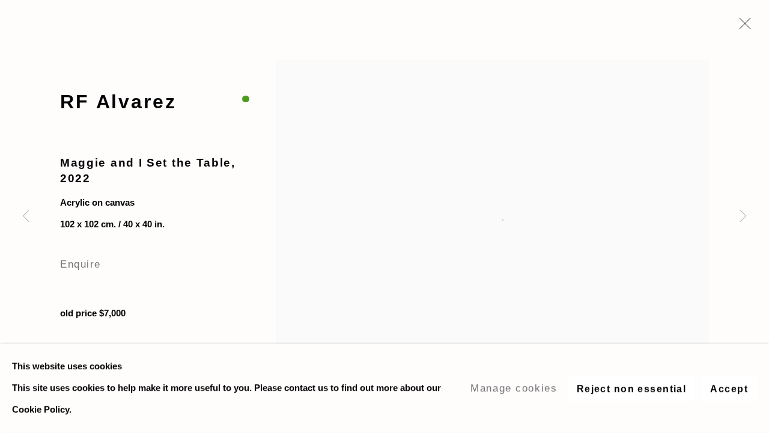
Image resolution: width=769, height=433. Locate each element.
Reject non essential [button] (632, 389)
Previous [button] (26, 216)
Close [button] (742, 27)
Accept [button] (729, 389)
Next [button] (743, 216)
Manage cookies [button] (513, 388)
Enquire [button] (80, 264)
